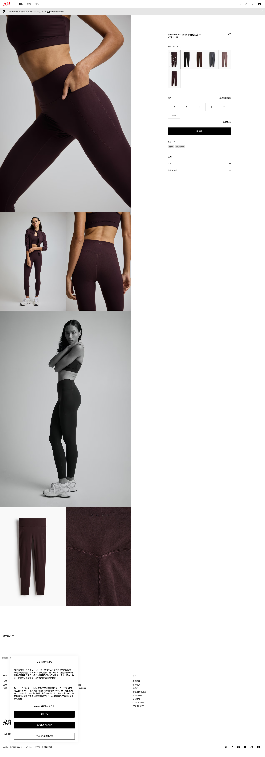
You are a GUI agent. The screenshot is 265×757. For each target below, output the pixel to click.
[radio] (174, 59)
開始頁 (5, 657)
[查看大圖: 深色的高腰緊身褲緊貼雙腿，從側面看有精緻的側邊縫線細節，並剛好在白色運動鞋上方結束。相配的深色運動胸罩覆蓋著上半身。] (65, 409)
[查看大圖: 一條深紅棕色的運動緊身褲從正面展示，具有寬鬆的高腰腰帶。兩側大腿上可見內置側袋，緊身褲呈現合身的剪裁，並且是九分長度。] (33, 556)
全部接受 (44, 714)
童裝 (37, 3)
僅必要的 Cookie (44, 725)
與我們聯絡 (137, 695)
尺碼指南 (227, 121)
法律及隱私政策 (139, 691)
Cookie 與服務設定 (44, 736)
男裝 (29, 3)
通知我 (199, 131)
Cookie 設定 (138, 706)
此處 (48, 11)
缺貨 (170, 97)
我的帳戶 (136, 684)
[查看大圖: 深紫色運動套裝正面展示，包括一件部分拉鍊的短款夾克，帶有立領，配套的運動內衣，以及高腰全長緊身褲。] (33, 261)
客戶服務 (136, 681)
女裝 (21, 3)
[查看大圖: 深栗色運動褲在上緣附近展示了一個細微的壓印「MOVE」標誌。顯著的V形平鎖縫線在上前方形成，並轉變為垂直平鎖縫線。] (98, 556)
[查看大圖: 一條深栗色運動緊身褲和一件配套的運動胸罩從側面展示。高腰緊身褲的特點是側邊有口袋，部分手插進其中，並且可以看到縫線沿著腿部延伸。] (65, 113)
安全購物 (136, 698)
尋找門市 (136, 688)
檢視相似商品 (225, 97)
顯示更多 (7, 635)
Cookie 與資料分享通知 (44, 706)
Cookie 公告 (138, 702)
